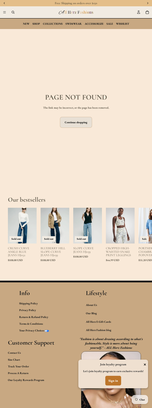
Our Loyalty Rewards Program (26, 380)
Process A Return (18, 373)
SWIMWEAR (74, 23)
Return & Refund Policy (33, 317)
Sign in (113, 381)
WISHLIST (122, 23)
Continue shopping (76, 122)
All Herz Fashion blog (98, 330)
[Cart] (147, 12)
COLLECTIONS (53, 23)
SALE (109, 23)
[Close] (145, 365)
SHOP (36, 23)
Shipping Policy (28, 303)
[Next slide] (139, 237)
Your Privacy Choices (31, 330)
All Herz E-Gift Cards (98, 321)
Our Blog (91, 313)
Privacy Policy (27, 310)
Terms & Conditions (31, 323)
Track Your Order (18, 366)
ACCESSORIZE (94, 23)
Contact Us (14, 352)
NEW (26, 23)
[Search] (13, 12)
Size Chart (14, 359)
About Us (91, 305)
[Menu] (4, 12)
